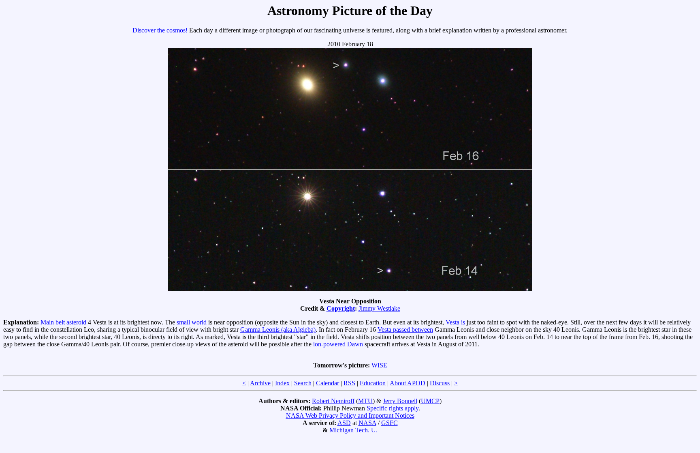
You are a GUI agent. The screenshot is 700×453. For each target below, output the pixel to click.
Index (282, 383)
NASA (367, 422)
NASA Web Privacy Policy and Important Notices (350, 415)
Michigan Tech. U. (353, 430)
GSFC (389, 422)
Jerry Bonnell (400, 400)
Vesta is (455, 322)
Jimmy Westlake (379, 308)
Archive (260, 383)
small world (192, 322)
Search (303, 383)
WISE (379, 365)
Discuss (440, 383)
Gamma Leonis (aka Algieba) (278, 329)
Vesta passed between (405, 329)
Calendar (327, 383)
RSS (349, 383)
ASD (344, 422)
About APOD (407, 383)
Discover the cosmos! (160, 30)
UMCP (430, 400)
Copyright (341, 308)
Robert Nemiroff (333, 400)
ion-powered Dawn (338, 344)
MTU (365, 400)
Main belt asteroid (63, 322)
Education (373, 383)
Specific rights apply (392, 408)
